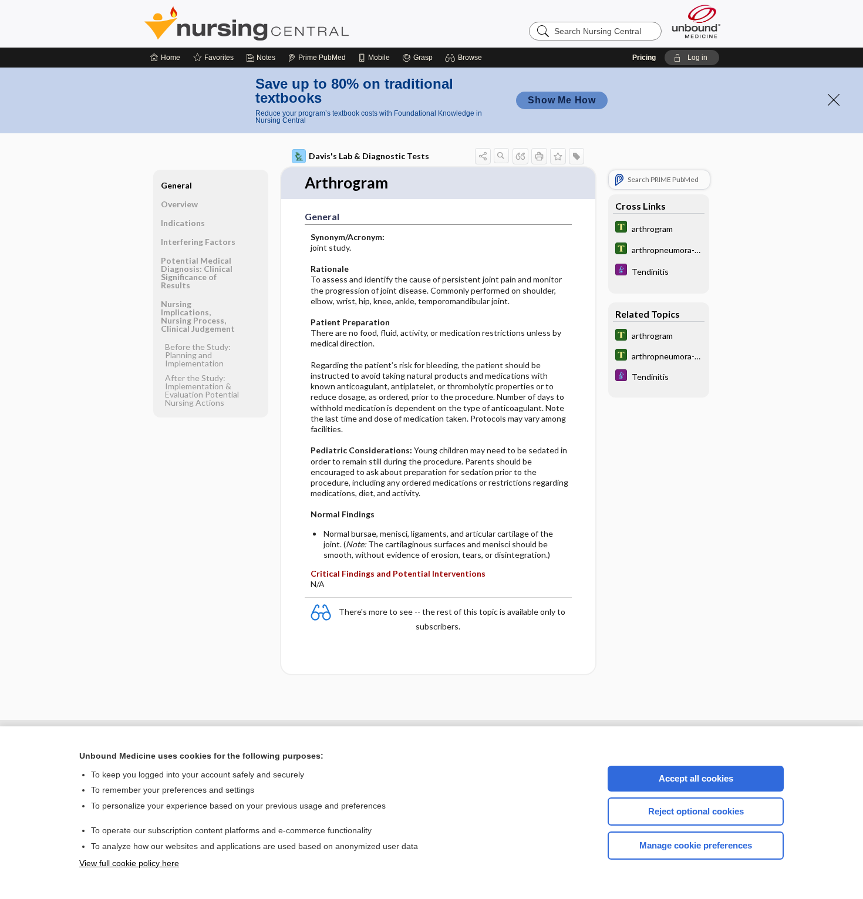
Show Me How (562, 100)
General (176, 185)
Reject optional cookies (696, 811)
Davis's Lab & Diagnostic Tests (369, 156)
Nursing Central (290, 23)
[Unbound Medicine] (696, 21)
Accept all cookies (696, 778)
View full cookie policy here (129, 863)
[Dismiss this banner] (834, 100)
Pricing (644, 57)
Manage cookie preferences (695, 845)
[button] (465, 58)
